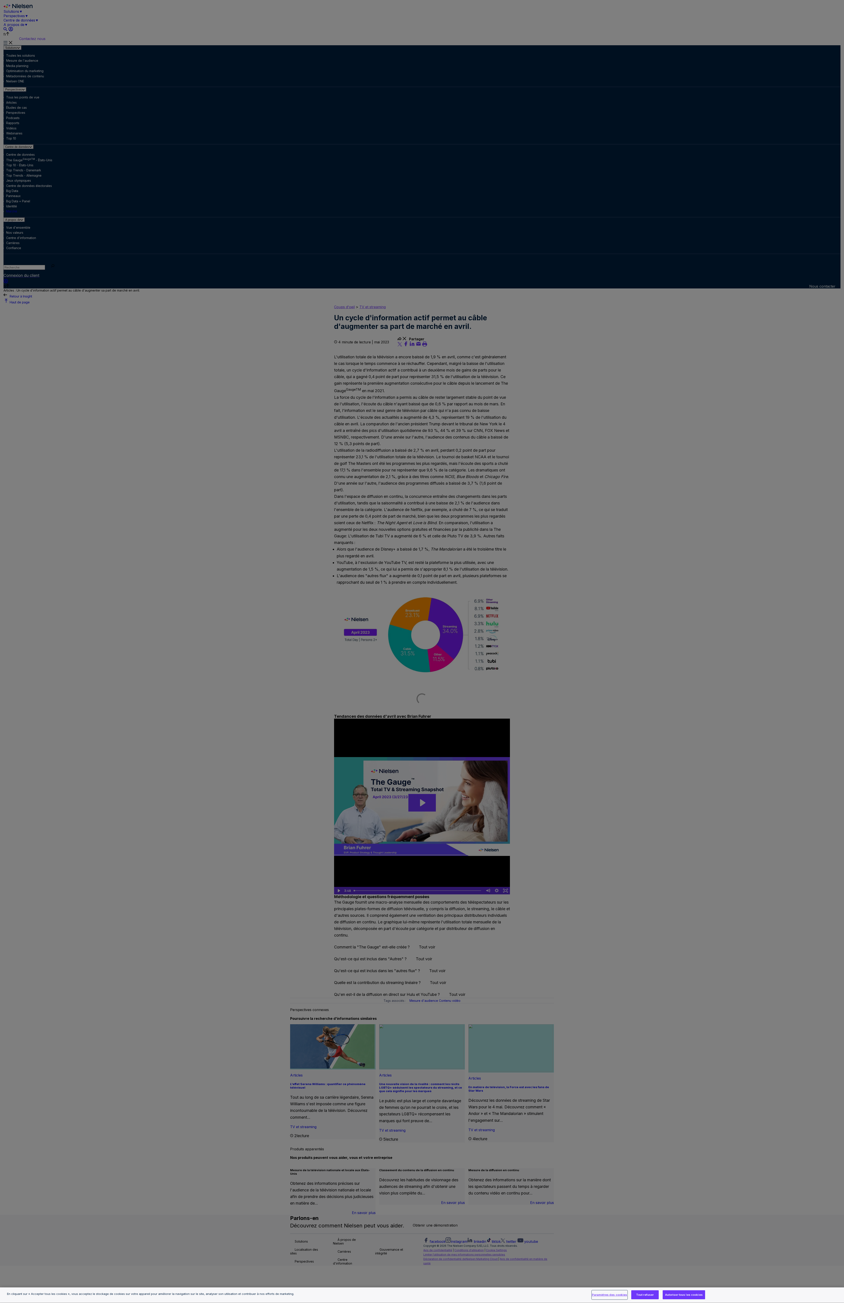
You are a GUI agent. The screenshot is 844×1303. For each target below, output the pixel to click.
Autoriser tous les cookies (684, 1294)
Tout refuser (645, 1294)
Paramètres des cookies (609, 1294)
